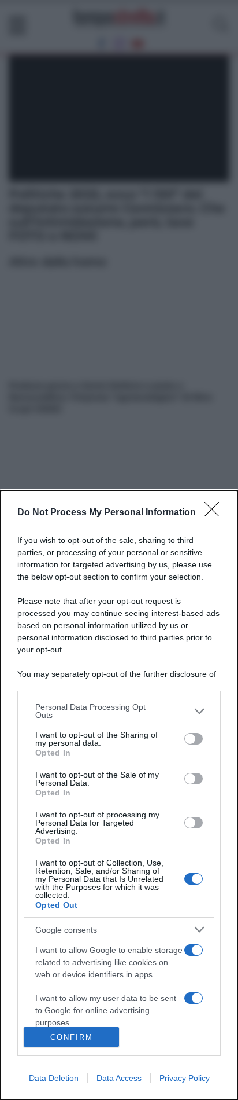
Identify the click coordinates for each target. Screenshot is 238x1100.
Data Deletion (54, 1078)
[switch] (193, 739)
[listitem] (119, 711)
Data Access (119, 1078)
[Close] (215, 513)
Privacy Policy (184, 1078)
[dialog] (119, 795)
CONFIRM (71, 1037)
